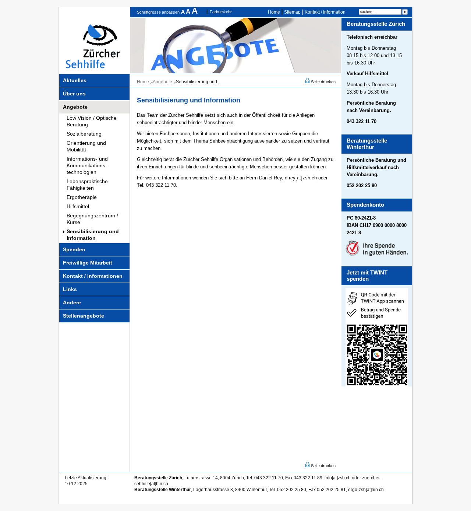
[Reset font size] (189, 12)
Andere (72, 302)
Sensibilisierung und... (198, 81)
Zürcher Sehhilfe (94, 40)
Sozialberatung (84, 134)
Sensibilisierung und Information (93, 234)
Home (274, 12)
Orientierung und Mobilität (86, 146)
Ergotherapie (82, 197)
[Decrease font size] (183, 12)
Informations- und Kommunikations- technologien (87, 165)
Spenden (74, 249)
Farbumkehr (221, 12)
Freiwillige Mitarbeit (87, 263)
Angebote (75, 107)
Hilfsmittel (78, 206)
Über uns (74, 94)
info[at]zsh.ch (338, 477)
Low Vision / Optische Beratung (92, 121)
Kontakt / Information (325, 12)
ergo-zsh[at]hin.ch (366, 489)
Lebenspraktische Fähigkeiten (87, 184)
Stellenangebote (83, 316)
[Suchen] (405, 12)
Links (70, 289)
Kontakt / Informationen (93, 276)
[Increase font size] (195, 12)
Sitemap (292, 12)
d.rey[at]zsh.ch (301, 178)
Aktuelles (74, 80)
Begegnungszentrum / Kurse (92, 219)
